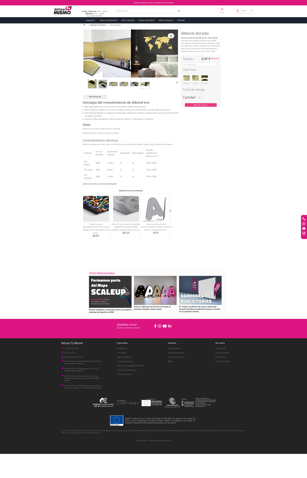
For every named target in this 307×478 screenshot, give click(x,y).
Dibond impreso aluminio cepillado (126, 224)
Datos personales (222, 361)
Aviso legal (121, 352)
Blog (170, 361)
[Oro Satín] (195, 78)
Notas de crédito (222, 352)
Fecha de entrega (194, 89)
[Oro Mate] (186, 78)
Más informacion (95, 97)
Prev (85, 211)
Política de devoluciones (127, 370)
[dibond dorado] (92, 84)
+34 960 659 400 (95, 16)
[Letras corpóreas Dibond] (156, 209)
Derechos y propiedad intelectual (130, 365)
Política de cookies (124, 374)
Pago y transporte (124, 357)
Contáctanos (122, 348)
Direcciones (220, 357)
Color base (190, 69)
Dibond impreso (96, 224)
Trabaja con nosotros (176, 357)
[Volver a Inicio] (85, 24)
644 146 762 (69, 352)
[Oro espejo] (204, 78)
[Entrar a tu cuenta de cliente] (222, 9)
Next (177, 82)
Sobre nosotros (174, 348)
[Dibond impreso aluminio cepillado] (126, 209)
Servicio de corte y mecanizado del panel (99, 184)
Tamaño (188, 59)
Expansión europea (176, 352)
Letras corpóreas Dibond (156, 224)
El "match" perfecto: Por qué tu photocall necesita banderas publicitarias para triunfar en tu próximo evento (199, 309)
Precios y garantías (124, 361)
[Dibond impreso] (96, 209)
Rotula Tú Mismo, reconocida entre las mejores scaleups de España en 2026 (110, 310)
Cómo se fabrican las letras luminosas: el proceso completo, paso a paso (152, 307)
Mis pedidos (220, 348)
